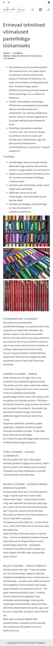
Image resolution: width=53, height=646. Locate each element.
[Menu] (48, 10)
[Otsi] (33, 10)
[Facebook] (49, 2)
